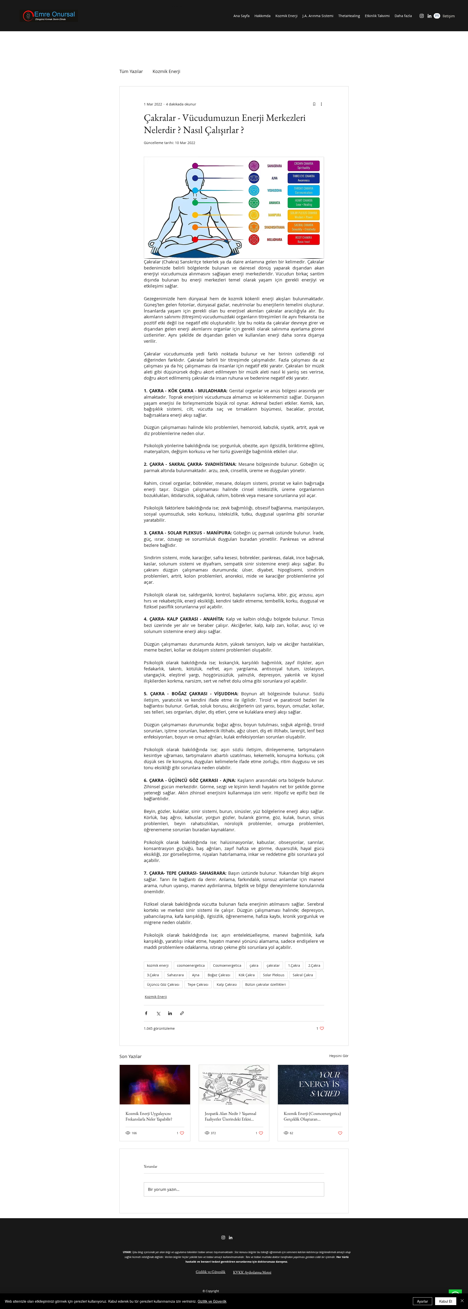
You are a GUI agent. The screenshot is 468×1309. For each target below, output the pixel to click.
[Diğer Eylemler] (321, 104)
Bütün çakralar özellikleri (265, 984)
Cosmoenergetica (227, 965)
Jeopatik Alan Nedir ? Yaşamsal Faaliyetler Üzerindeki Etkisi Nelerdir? (230, 1116)
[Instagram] (421, 16)
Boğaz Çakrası (219, 975)
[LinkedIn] (429, 16)
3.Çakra (153, 975)
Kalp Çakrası (227, 984)
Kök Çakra (247, 975)
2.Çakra (314, 965)
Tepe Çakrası (198, 984)
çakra (254, 965)
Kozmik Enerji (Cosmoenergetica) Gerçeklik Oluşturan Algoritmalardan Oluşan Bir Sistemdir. (312, 1116)
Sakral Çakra (303, 975)
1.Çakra (294, 965)
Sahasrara (175, 975)
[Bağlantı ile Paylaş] (182, 1013)
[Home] (437, 16)
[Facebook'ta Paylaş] (146, 1013)
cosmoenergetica (191, 965)
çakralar (273, 965)
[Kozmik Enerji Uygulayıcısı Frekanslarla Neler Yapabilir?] (155, 1084)
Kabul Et (445, 1301)
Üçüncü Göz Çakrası (163, 984)
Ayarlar (422, 1301)
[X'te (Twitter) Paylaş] (158, 1013)
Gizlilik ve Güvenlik (212, 1301)
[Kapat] (462, 1301)
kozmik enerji (158, 965)
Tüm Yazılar (131, 71)
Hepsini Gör (339, 1055)
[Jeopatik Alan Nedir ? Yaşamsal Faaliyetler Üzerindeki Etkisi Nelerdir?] (234, 1084)
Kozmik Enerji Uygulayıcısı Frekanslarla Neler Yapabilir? (149, 1116)
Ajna (195, 975)
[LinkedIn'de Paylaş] (170, 1013)
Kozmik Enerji (166, 71)
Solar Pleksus (273, 975)
